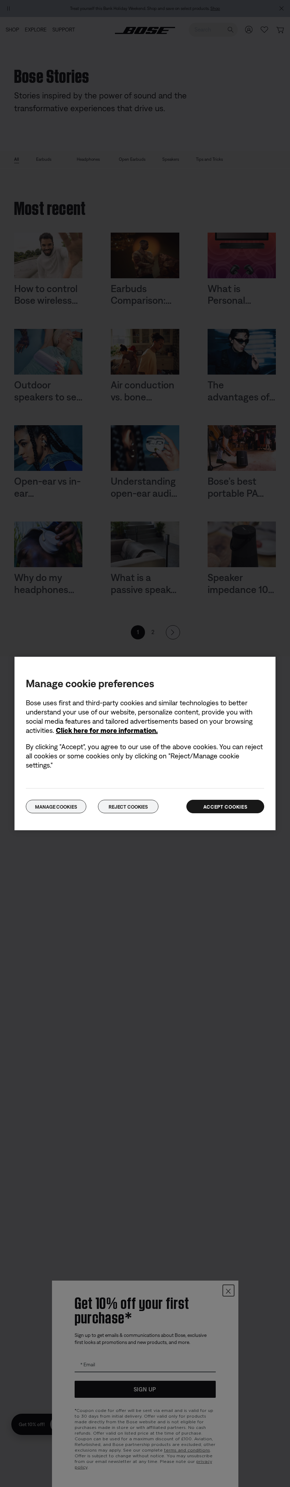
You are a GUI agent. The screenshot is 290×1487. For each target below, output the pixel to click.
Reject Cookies (128, 807)
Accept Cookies (225, 807)
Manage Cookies (56, 807)
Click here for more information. (107, 730)
